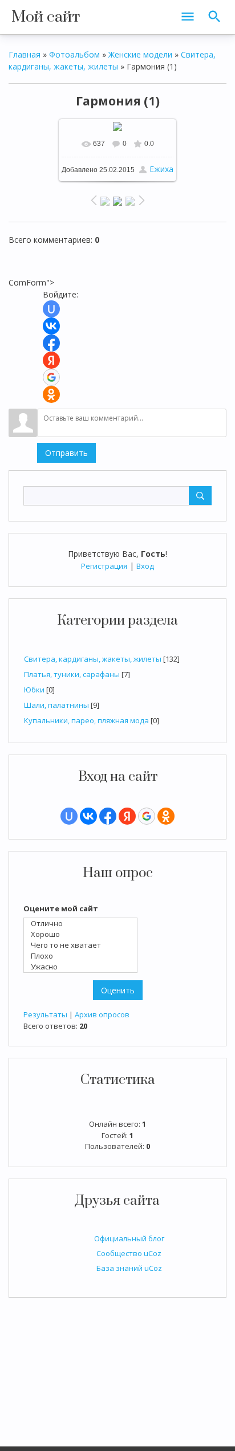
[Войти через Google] (146, 816)
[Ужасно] (83, 966)
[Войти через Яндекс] (127, 816)
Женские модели (140, 54)
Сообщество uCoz (128, 1253)
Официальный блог (129, 1238)
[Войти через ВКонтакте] (88, 816)
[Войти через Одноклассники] (166, 816)
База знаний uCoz (129, 1268)
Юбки (34, 689)
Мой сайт (45, 17)
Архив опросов (102, 1014)
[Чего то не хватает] (83, 945)
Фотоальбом (74, 54)
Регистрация (104, 566)
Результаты (45, 1014)
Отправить (66, 452)
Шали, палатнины (56, 705)
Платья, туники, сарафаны (72, 674)
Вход (145, 566)
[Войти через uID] (69, 816)
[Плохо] (83, 956)
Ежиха (161, 169)
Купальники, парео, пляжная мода (86, 720)
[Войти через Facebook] (107, 816)
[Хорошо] (83, 934)
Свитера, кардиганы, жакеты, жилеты (92, 659)
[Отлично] (83, 923)
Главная (24, 54)
